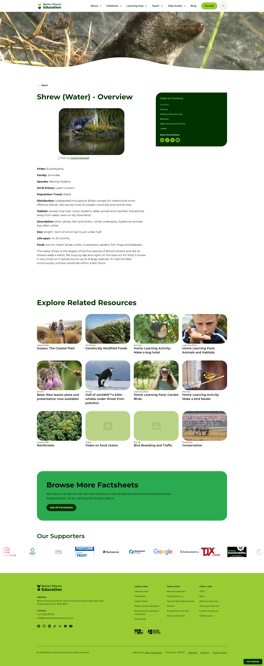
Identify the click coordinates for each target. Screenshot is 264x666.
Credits (163, 128)
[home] (50, 6)
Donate (209, 5)
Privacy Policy (220, 652)
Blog (193, 5)
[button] (96, 6)
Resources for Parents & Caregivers (146, 612)
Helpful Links (206, 615)
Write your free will (209, 606)
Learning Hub (141, 591)
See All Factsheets (61, 507)
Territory (164, 109)
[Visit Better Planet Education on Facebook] (39, 626)
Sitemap (192, 652)
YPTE (202, 591)
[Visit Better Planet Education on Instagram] (44, 626)
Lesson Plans (141, 601)
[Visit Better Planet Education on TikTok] (55, 626)
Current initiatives (208, 611)
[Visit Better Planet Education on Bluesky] (65, 626)
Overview (164, 104)
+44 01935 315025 (45, 614)
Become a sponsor (176, 591)
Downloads (140, 619)
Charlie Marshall (79, 158)
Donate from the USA (178, 611)
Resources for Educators (146, 606)
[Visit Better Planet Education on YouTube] (71, 626)
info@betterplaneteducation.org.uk (55, 618)
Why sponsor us (175, 596)
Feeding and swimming (171, 114)
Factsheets (140, 596)
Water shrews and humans (172, 124)
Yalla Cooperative (153, 652)
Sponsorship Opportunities (180, 601)
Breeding (164, 119)
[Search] (223, 5)
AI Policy (205, 652)
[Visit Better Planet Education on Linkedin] (49, 626)
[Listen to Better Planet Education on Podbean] (60, 626)
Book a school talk (176, 615)
